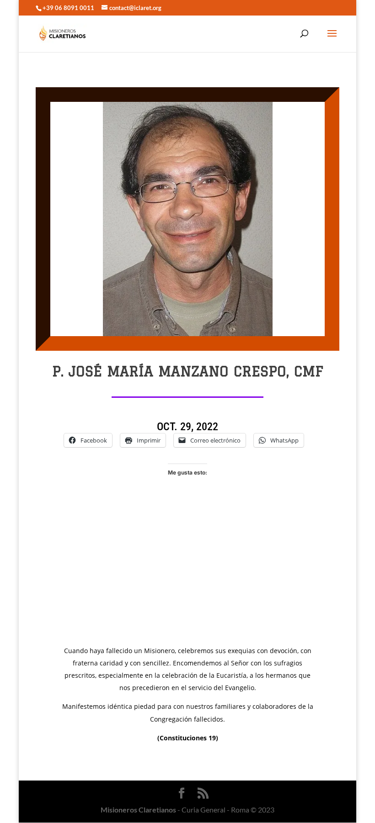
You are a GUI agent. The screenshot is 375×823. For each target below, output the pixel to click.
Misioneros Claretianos (138, 809)
